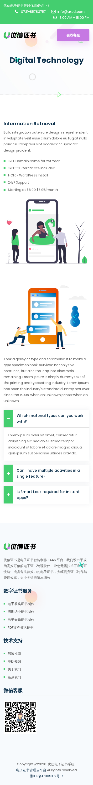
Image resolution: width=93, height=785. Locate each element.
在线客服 (73, 35)
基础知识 (14, 661)
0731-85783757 (33, 11)
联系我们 (14, 677)
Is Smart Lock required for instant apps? (48, 494)
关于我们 (14, 669)
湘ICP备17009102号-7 (46, 776)
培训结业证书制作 (21, 611)
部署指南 (14, 653)
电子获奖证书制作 (21, 603)
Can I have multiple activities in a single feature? (48, 473)
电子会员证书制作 (21, 619)
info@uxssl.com (71, 11)
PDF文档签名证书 (21, 627)
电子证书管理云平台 (31, 770)
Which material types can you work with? (50, 418)
